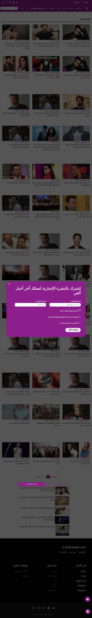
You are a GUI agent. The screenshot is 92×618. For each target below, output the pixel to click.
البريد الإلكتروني (76, 301)
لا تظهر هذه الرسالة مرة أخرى (69, 323)
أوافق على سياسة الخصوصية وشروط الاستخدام (63, 317)
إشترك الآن (73, 330)
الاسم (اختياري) (41, 301)
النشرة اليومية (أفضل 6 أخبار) (69, 311)
